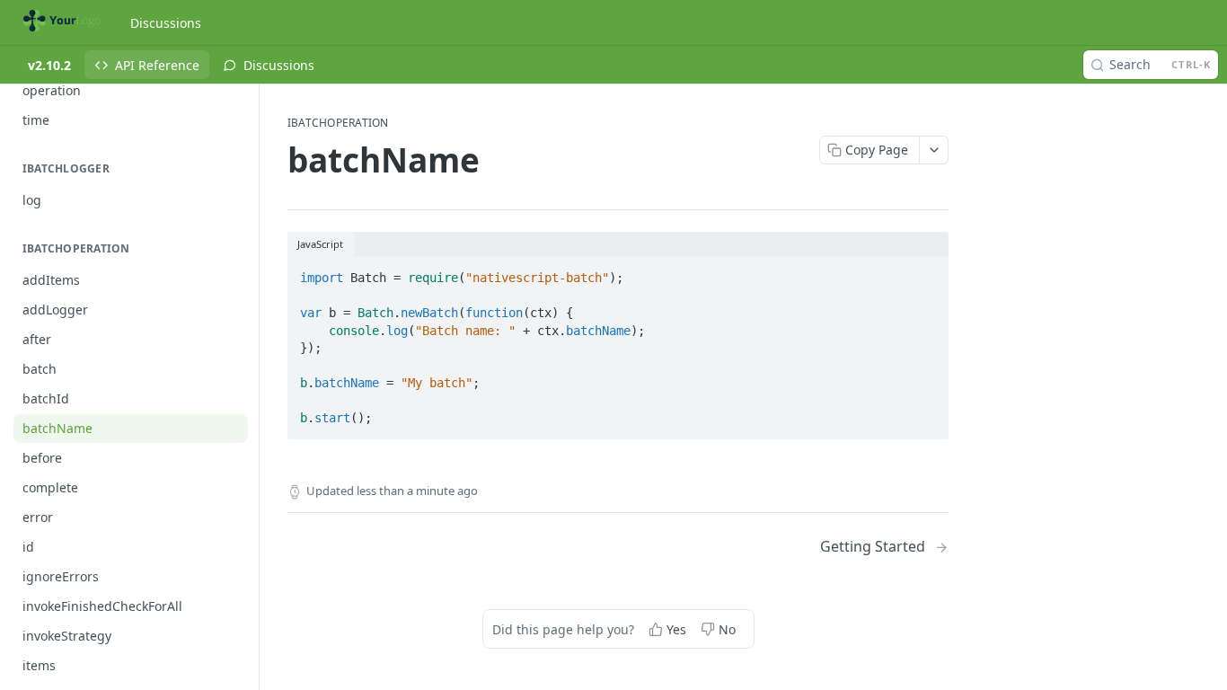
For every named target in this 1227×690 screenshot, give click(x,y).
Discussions (165, 22)
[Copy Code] (927, 272)
